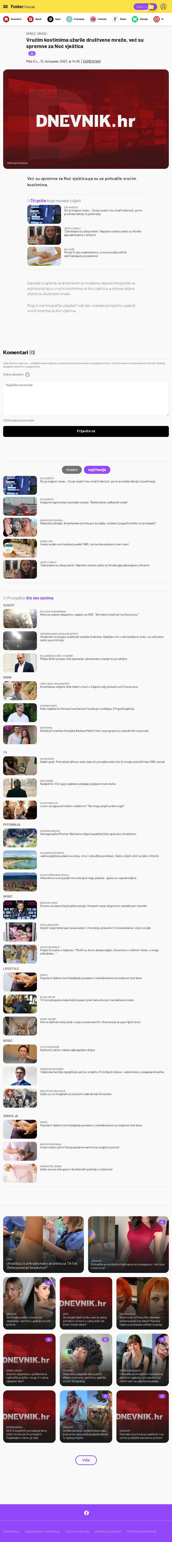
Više (86, 1460)
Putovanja (79, 19)
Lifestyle (102, 19)
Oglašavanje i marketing (42, 1531)
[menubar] (164, 6)
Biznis (123, 19)
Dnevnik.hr (16, 19)
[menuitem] (164, 6)
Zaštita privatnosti (107, 1531)
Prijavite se (86, 431)
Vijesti (38, 19)
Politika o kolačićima (141, 1531)
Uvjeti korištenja (77, 1531)
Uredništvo (11, 1531)
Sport (58, 19)
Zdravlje (144, 19)
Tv (162, 19)
